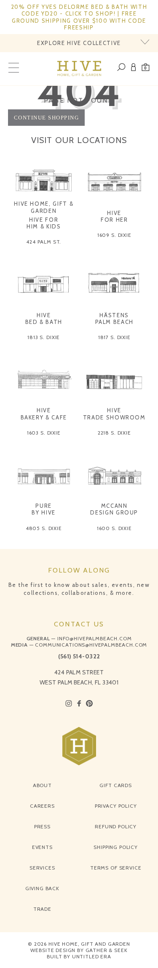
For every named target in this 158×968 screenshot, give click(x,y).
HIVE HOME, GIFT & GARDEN (43, 207)
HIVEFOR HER (114, 216)
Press (42, 826)
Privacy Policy (116, 806)
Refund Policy (116, 826)
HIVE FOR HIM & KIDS (44, 223)
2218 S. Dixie (114, 433)
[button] (146, 68)
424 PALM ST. (43, 242)
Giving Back (42, 888)
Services (42, 868)
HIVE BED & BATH (44, 318)
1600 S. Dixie (114, 528)
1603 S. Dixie (44, 433)
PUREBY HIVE (44, 509)
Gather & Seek (107, 950)
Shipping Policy (116, 847)
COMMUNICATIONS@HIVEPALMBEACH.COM (91, 645)
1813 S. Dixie (43, 337)
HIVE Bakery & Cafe (44, 413)
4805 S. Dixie (44, 528)
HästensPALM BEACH (114, 318)
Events (42, 847)
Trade (42, 909)
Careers (42, 806)
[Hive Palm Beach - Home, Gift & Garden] (79, 68)
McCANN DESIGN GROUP (114, 509)
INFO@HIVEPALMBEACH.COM (94, 638)
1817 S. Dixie (114, 337)
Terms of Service (115, 868)
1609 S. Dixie (114, 235)
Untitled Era (91, 956)
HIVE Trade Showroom (114, 413)
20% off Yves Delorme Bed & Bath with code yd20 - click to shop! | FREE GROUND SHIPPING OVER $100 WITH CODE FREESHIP (79, 17)
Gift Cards (115, 785)
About (42, 785)
